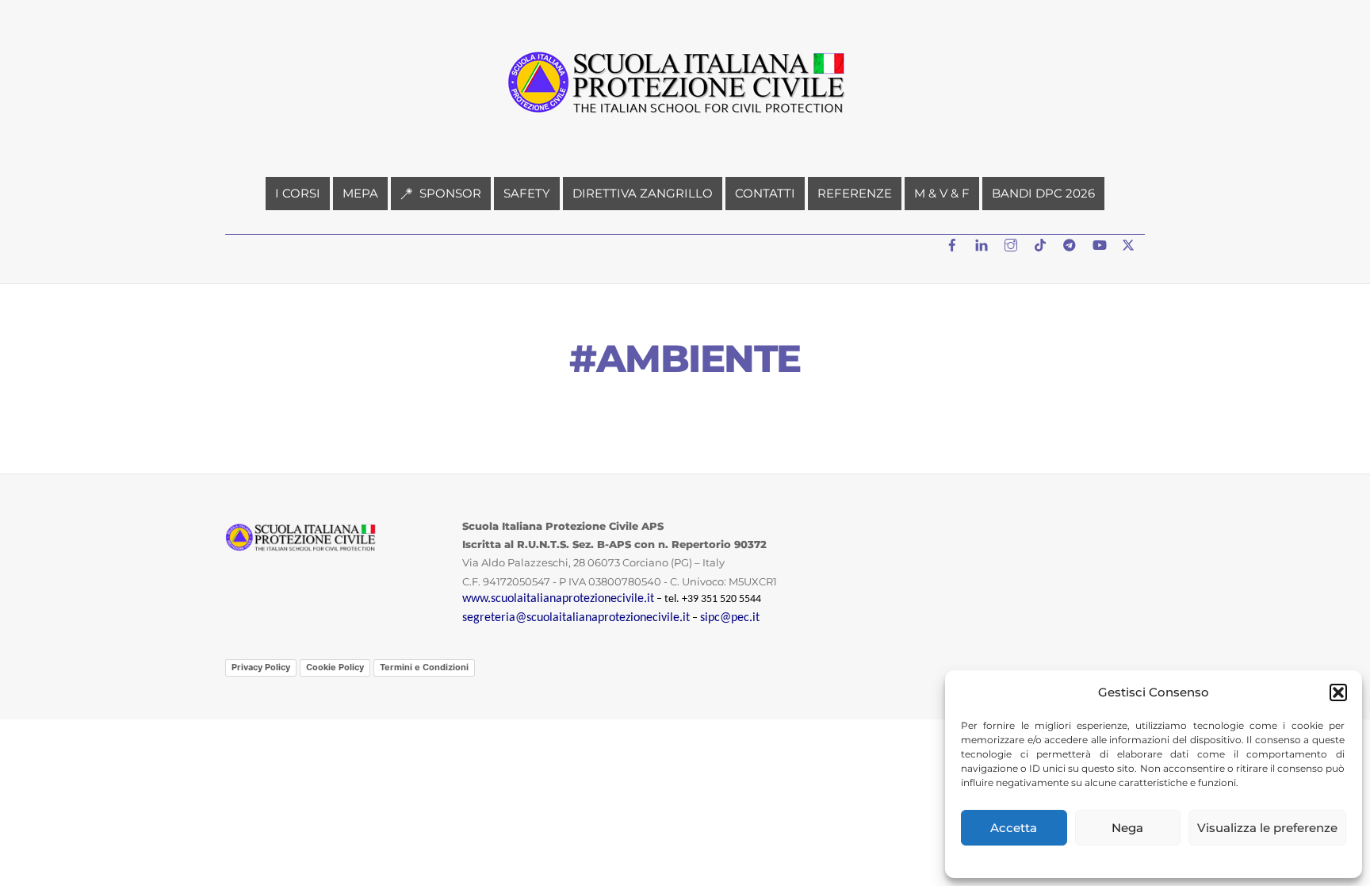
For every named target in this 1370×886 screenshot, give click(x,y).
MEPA (360, 193)
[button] (1338, 692)
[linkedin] (983, 243)
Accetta (1013, 827)
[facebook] (954, 243)
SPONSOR (448, 193)
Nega (1127, 827)
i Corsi (297, 193)
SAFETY (526, 193)
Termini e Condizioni (424, 667)
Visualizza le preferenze (1267, 827)
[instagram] (1012, 243)
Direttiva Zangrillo (642, 193)
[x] (1130, 243)
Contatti (765, 193)
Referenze (854, 193)
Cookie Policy (335, 667)
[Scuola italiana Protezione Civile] (685, 120)
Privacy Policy (261, 667)
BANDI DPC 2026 (1043, 193)
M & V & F (942, 193)
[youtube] (1100, 243)
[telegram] (1071, 243)
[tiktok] (1042, 243)
